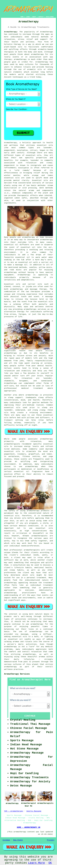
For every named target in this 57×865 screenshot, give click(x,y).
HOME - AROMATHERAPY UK (28, 827)
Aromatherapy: (11, 32)
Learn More (36, 862)
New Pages (18, 840)
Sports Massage (33, 811)
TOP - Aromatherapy (13, 811)
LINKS (28, 17)
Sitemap (6, 840)
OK (50, 862)
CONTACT (41, 17)
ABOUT (34, 17)
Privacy (50, 840)
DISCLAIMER (50, 17)
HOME (22, 17)
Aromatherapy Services (17, 674)
